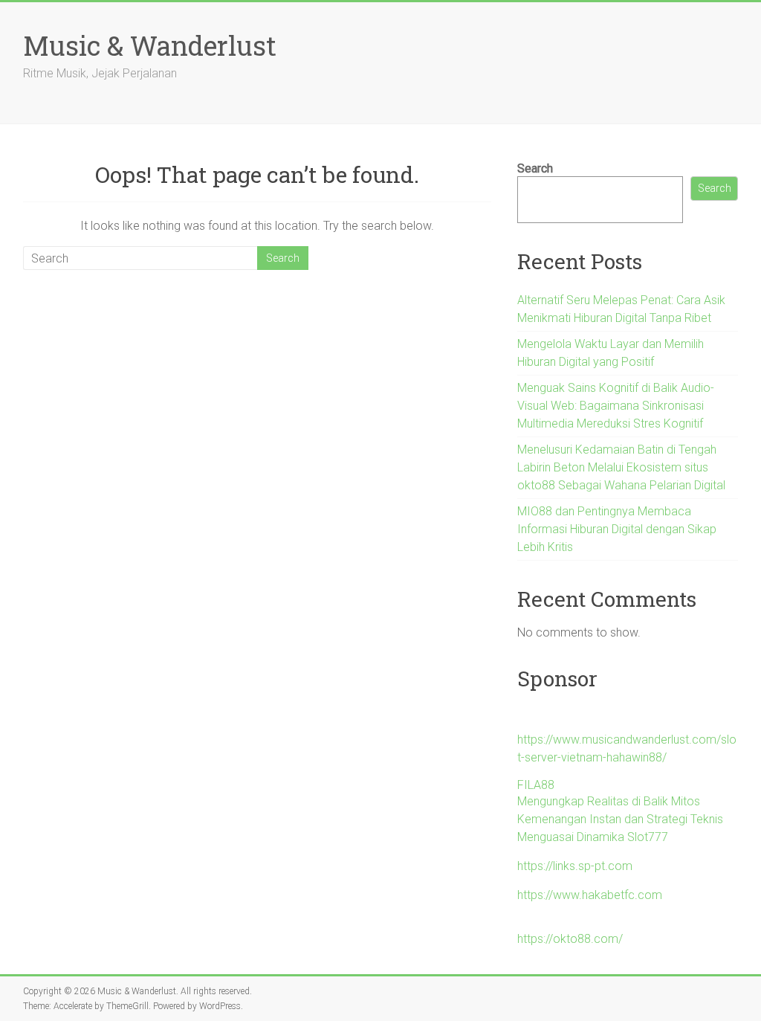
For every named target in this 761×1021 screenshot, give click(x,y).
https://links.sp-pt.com (574, 866)
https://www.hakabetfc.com (589, 895)
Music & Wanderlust (149, 45)
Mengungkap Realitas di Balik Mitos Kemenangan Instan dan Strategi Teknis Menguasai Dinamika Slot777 (620, 819)
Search (535, 168)
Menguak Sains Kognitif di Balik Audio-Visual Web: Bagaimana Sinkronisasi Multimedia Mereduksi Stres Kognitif (615, 406)
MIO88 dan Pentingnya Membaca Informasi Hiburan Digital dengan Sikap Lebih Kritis (616, 529)
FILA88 (535, 785)
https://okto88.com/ (570, 939)
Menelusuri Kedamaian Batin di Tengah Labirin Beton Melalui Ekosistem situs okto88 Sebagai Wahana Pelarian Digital (621, 467)
